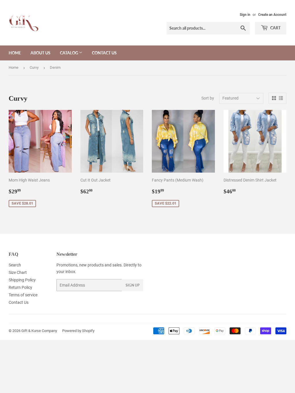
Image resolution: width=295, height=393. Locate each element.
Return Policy (20, 287)
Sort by (207, 98)
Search (15, 265)
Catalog (69, 52)
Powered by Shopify (78, 331)
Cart (275, 27)
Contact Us (104, 52)
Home (15, 52)
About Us (40, 52)
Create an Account (272, 15)
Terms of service (23, 295)
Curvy (34, 67)
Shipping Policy (22, 280)
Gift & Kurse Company (39, 331)
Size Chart (18, 272)
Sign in (245, 15)
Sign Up (132, 285)
